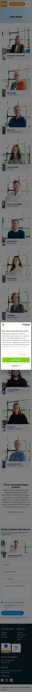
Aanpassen (15, 365)
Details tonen (22, 354)
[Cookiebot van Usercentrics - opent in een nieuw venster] (22, 325)
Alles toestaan (16, 360)
